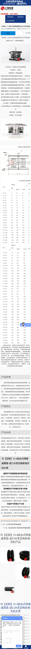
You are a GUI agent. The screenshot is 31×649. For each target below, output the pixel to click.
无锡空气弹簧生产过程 (15, 504)
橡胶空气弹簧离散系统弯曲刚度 (15, 473)
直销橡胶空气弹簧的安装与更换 (15, 489)
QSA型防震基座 (10, 20)
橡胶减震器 (21, 17)
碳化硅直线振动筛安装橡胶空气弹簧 (10, 615)
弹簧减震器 (10, 17)
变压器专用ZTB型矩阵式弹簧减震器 (19, 528)
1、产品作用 (27, 33)
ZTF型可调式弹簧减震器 (13, 524)
